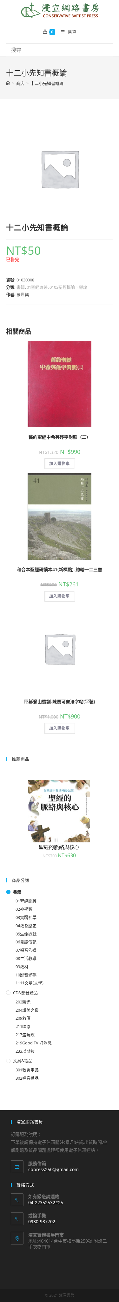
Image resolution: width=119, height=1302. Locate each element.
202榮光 (23, 1002)
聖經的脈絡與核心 (59, 847)
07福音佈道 (26, 950)
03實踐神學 (26, 917)
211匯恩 (23, 1026)
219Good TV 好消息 (34, 1043)
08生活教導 (26, 958)
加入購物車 (59, 463)
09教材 (22, 966)
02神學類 (24, 909)
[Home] (8, 83)
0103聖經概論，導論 (68, 287)
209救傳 (23, 1018)
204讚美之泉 (27, 1010)
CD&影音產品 (25, 992)
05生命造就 (26, 934)
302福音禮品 (27, 1078)
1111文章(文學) (29, 983)
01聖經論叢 (37, 287)
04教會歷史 (26, 925)
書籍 (21, 287)
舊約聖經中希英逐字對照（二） (60, 437)
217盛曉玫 (25, 1034)
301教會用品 (27, 1070)
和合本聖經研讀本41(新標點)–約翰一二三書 (59, 569)
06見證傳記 (26, 942)
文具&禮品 (22, 1060)
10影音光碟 (26, 975)
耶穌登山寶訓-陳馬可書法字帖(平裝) (59, 701)
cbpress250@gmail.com (53, 1169)
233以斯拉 (25, 1051)
